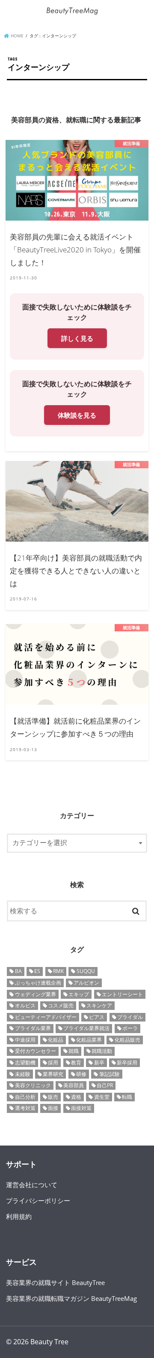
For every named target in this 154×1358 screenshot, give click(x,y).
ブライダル (130, 1017)
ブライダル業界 (33, 1028)
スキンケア (99, 1005)
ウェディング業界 (35, 994)
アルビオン (86, 982)
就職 (73, 1051)
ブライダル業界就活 (86, 1028)
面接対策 (81, 1108)
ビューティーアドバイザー (46, 1017)
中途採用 (25, 1039)
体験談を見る (77, 415)
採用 (53, 1062)
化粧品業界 (89, 1039)
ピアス (96, 1017)
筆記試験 (109, 1074)
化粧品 (55, 1039)
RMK (58, 971)
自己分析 (25, 1096)
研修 (81, 1074)
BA (18, 971)
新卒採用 (127, 1062)
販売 (53, 1096)
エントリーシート (122, 994)
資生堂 (102, 1096)
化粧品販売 (127, 1039)
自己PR (105, 1085)
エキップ (78, 994)
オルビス (25, 1005)
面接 (53, 1108)
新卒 (99, 1062)
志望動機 (25, 1062)
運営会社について (31, 1184)
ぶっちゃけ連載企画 (38, 982)
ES (37, 971)
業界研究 (53, 1074)
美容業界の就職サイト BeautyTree (55, 1282)
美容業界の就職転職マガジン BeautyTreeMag (71, 1298)
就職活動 (102, 1051)
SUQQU (86, 971)
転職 (127, 1096)
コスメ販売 (61, 1005)
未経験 (22, 1074)
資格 (76, 1096)
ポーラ (130, 1028)
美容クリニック (33, 1085)
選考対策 (25, 1108)
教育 (76, 1062)
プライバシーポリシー (38, 1200)
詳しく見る (77, 338)
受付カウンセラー (35, 1051)
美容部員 (73, 1085)
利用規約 (19, 1216)
